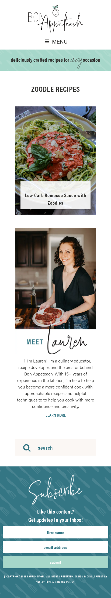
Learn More (56, 415)
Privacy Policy (65, 582)
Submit (55, 562)
